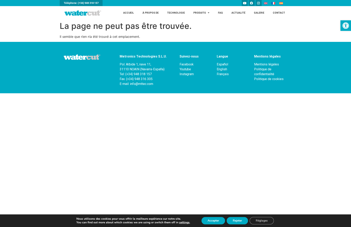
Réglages (262, 221)
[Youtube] (245, 3)
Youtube (185, 69)
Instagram (187, 74)
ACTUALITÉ (238, 12)
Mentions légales (266, 64)
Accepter (213, 221)
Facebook (187, 64)
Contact (279, 12)
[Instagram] (259, 3)
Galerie (259, 12)
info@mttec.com (141, 84)
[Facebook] (252, 3)
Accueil (128, 12)
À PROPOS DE (150, 12)
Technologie (176, 12)
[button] (345, 25)
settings (184, 222)
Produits (199, 12)
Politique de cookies (269, 79)
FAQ (220, 12)
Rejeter (237, 221)
